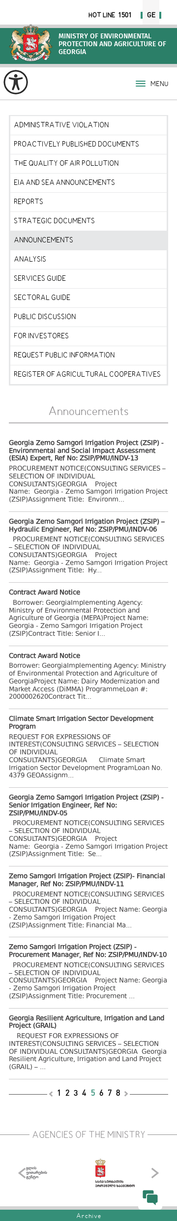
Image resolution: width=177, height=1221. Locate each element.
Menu (159, 84)
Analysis (30, 260)
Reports (28, 202)
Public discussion (45, 317)
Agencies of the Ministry (89, 1135)
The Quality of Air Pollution (66, 164)
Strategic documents (54, 221)
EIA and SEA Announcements (64, 183)
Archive (88, 1216)
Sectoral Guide (42, 298)
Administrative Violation (61, 125)
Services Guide (40, 279)
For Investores (41, 336)
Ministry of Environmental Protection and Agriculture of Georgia (31, 42)
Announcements (43, 240)
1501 (125, 15)
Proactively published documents (76, 145)
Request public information (64, 355)
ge (151, 15)
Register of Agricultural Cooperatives (87, 375)
